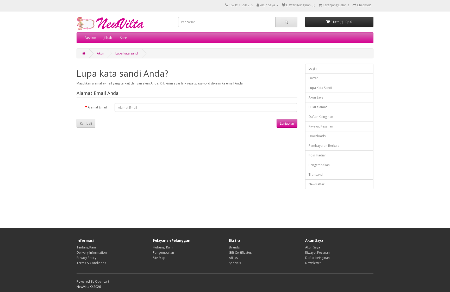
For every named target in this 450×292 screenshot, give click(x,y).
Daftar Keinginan (321, 116)
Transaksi (316, 174)
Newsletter (316, 184)
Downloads (317, 136)
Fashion (90, 37)
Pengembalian (319, 165)
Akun (100, 53)
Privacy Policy (86, 258)
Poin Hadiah (318, 155)
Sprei (124, 37)
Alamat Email (97, 107)
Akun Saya (316, 97)
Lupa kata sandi (127, 53)
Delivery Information (92, 252)
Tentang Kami (87, 247)
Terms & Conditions (91, 263)
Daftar (313, 78)
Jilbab (108, 37)
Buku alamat (318, 107)
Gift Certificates (240, 252)
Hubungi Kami (163, 247)
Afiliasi (234, 258)
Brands (234, 247)
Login (313, 68)
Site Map (159, 258)
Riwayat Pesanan (321, 126)
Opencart (102, 281)
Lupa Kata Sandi (320, 88)
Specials (235, 263)
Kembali (86, 123)
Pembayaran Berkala (324, 145)
